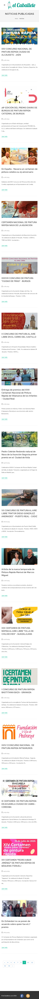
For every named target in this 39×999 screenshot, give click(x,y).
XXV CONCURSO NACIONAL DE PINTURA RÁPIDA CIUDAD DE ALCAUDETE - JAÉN (17, 52)
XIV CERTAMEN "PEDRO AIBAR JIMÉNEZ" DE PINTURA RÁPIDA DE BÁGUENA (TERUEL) (18, 863)
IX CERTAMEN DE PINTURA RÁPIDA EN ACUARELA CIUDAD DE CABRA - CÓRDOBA (19, 804)
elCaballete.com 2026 (9, 996)
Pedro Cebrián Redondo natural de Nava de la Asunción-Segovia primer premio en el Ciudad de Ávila (19, 454)
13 (9, 966)
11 (32, 962)
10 (28, 962)
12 (5, 966)
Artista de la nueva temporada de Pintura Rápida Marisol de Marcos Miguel (18, 572)
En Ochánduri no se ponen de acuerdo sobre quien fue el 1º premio (16, 924)
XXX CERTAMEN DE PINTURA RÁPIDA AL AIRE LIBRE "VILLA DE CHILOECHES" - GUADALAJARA (18, 631)
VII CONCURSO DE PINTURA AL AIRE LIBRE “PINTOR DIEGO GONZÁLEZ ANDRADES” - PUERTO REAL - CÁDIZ (19, 513)
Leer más (4, 75)
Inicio (16, 18)
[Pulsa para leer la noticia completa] (20, 160)
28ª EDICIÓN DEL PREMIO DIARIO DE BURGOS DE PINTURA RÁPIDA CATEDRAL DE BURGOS (19, 110)
